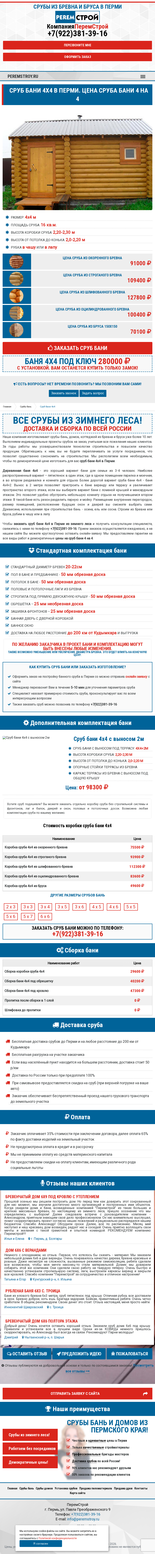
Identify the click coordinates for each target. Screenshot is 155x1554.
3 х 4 (45, 907)
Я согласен (40, 1543)
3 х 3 (27, 907)
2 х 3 (10, 907)
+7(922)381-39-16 (77, 33)
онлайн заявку (136, 676)
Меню (142, 74)
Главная (12, 1488)
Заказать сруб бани (80, 348)
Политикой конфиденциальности (58, 1538)
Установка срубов (66, 1488)
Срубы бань (26, 1488)
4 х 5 (96, 907)
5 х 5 (130, 907)
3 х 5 (62, 907)
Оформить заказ (77, 57)
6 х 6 (45, 916)
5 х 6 (10, 916)
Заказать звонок (63, 393)
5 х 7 (27, 916)
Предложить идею (81, 1353)
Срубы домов (44, 1488)
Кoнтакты (141, 1488)
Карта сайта (77, 1493)
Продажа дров (123, 1488)
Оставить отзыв (29, 1353)
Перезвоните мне (77, 45)
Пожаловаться (131, 1353)
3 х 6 (79, 907)
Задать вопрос (93, 393)
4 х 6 (113, 907)
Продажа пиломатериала (95, 1488)
